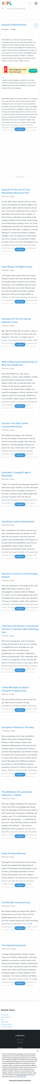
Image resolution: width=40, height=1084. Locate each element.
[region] (20, 1066)
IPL (3, 9)
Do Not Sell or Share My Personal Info (20, 1080)
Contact (20, 1042)
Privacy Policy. (22, 1077)
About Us (20, 1040)
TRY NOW (33, 71)
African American (6, 1017)
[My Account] (37, 3)
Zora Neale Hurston (6, 1026)
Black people (4, 1015)
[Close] (38, 1051)
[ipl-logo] (8, 4)
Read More (20, 249)
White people (5, 1022)
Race (2, 1019)
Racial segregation (6, 1024)
